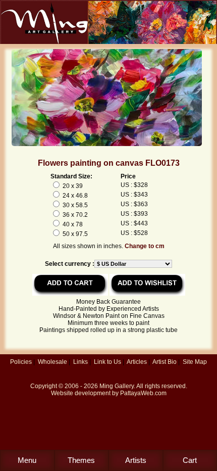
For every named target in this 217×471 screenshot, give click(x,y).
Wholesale (52, 361)
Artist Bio (164, 361)
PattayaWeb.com (143, 393)
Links (80, 361)
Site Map (195, 361)
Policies (21, 361)
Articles (137, 361)
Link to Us (107, 361)
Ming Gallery (116, 386)
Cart (190, 460)
